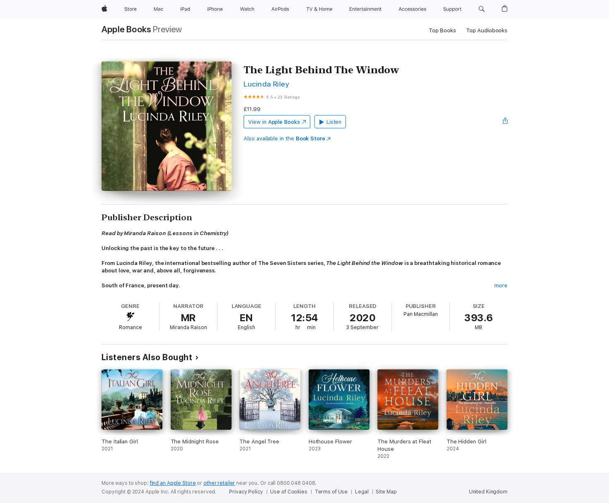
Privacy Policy (246, 492)
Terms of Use (331, 492)
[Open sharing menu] (505, 121)
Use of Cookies (288, 492)
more (501, 285)
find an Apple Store (173, 483)
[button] (481, 9)
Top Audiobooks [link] (487, 30)
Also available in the (284, 138)
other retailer (219, 483)
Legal (361, 492)
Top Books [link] (442, 30)
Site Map (386, 492)
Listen (334, 122)
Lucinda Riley (266, 83)
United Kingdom (488, 492)
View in (274, 122)
